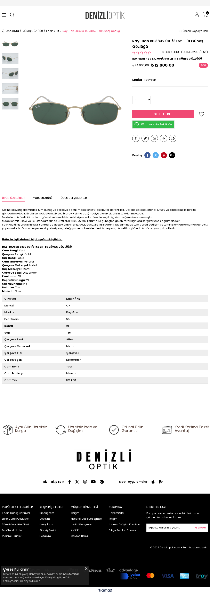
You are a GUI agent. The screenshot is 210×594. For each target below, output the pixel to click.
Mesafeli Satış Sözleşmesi (86, 518)
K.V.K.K (75, 530)
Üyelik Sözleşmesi (81, 524)
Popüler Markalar (12, 530)
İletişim (75, 513)
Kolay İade (46, 524)
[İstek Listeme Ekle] (154, 138)
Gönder (200, 528)
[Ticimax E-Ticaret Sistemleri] (105, 591)
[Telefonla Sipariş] (145, 138)
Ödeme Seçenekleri (73, 198)
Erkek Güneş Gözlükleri (15, 518)
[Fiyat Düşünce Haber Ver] (163, 138)
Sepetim (45, 518)
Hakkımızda (116, 513)
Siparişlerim (47, 513)
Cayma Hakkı (79, 536)
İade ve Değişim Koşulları (124, 524)
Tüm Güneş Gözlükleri (15, 524)
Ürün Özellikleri (13, 198)
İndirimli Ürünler (11, 536)
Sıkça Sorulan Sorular (122, 530)
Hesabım (45, 536)
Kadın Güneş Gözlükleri (16, 513)
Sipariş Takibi (48, 530)
